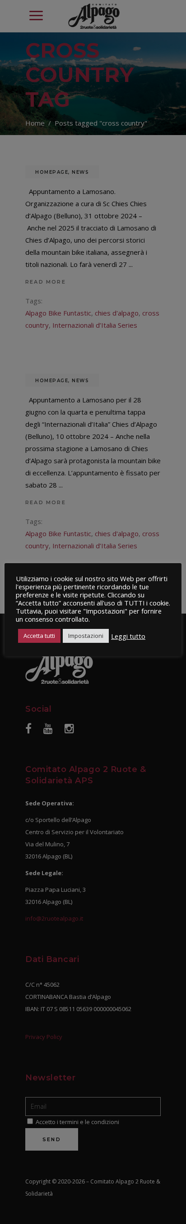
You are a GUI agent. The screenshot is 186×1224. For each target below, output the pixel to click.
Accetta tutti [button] (39, 636)
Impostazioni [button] (85, 636)
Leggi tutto (128, 636)
